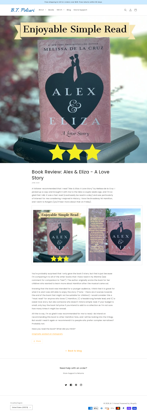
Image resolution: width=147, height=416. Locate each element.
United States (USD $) (20, 407)
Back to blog (75, 350)
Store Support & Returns (73, 373)
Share (38, 341)
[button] (125, 9)
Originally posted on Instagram (47, 334)
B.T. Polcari (114, 403)
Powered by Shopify (128, 403)
